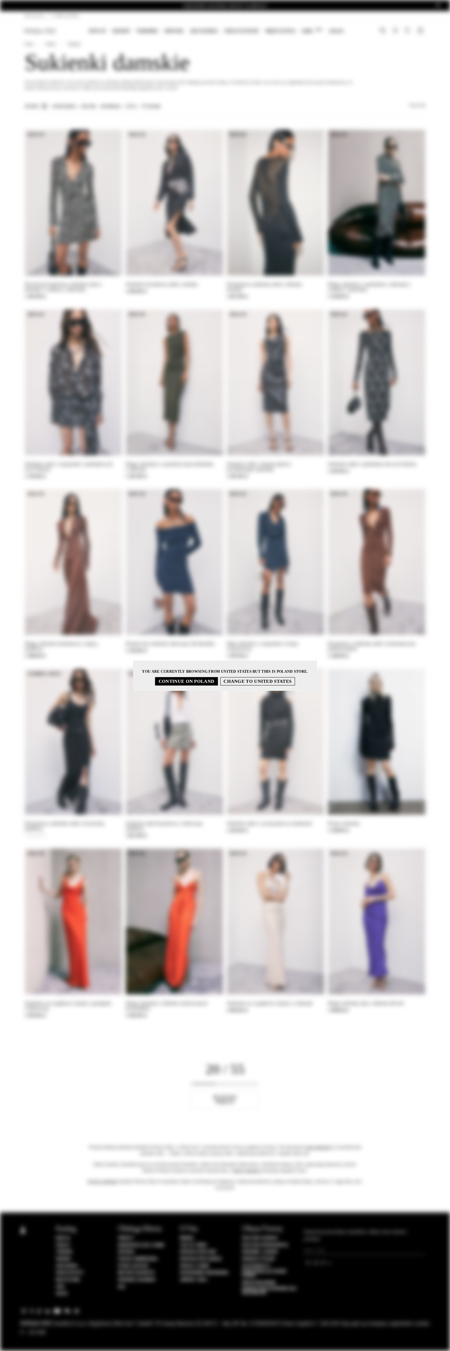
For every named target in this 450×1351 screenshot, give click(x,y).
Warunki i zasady (260, 1252)
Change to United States (257, 681)
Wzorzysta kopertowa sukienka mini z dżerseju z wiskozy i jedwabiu (63, 287)
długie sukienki (246, 1170)
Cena (131, 106)
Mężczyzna (280, 30)
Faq (121, 1287)
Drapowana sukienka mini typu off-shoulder (170, 643)
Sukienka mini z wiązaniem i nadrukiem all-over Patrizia (69, 466)
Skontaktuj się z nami (141, 1245)
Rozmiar (110, 106)
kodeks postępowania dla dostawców (269, 1290)
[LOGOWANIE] (395, 31)
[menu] (216, 31)
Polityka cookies (260, 1238)
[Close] (438, 5)
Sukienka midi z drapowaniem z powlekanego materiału (259, 466)
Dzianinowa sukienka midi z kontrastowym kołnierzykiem (371, 646)
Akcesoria (204, 30)
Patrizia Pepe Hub (198, 1252)
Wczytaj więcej (225, 1099)
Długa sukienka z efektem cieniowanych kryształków (167, 1006)
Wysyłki (126, 1252)
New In (97, 30)
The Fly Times (193, 1245)
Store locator (133, 1266)
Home (29, 44)
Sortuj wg (417, 105)
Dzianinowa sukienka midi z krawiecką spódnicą (64, 826)
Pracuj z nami (194, 1266)
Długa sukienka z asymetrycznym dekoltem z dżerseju (170, 466)
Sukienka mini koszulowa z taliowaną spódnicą (164, 826)
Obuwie (174, 30)
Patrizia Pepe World (201, 1259)
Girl (312, 30)
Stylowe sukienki (102, 1181)
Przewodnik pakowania (204, 1273)
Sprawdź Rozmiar (137, 1280)
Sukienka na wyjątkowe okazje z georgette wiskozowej (68, 1006)
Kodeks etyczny (258, 1259)
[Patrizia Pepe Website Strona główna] (40, 31)
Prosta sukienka (344, 823)
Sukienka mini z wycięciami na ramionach (269, 823)
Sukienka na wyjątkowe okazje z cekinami (270, 1003)
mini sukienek (318, 1147)
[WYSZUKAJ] (383, 31)
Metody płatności (136, 1273)
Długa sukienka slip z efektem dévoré (366, 1003)
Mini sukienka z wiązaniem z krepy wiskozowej (262, 646)
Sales (336, 30)
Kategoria (64, 106)
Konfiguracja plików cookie (264, 1273)
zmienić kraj (193, 1280)
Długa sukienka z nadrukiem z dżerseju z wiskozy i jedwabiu (369, 287)
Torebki (147, 30)
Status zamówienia (138, 1259)
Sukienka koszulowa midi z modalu (162, 284)
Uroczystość (241, 30)
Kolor (89, 106)
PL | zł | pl (34, 15)
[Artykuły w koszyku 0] (421, 31)
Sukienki (74, 44)
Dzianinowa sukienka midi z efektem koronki (264, 287)
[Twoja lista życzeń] (408, 31)
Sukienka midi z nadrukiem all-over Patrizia (372, 464)
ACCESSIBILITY (256, 1266)
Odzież (121, 30)
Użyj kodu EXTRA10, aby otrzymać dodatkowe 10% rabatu (225, 6)
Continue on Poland (186, 681)
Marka (187, 1238)
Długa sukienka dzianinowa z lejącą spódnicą (61, 646)
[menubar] (216, 31)
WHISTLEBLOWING (259, 1283)
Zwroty (126, 1238)
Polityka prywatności (265, 1245)
